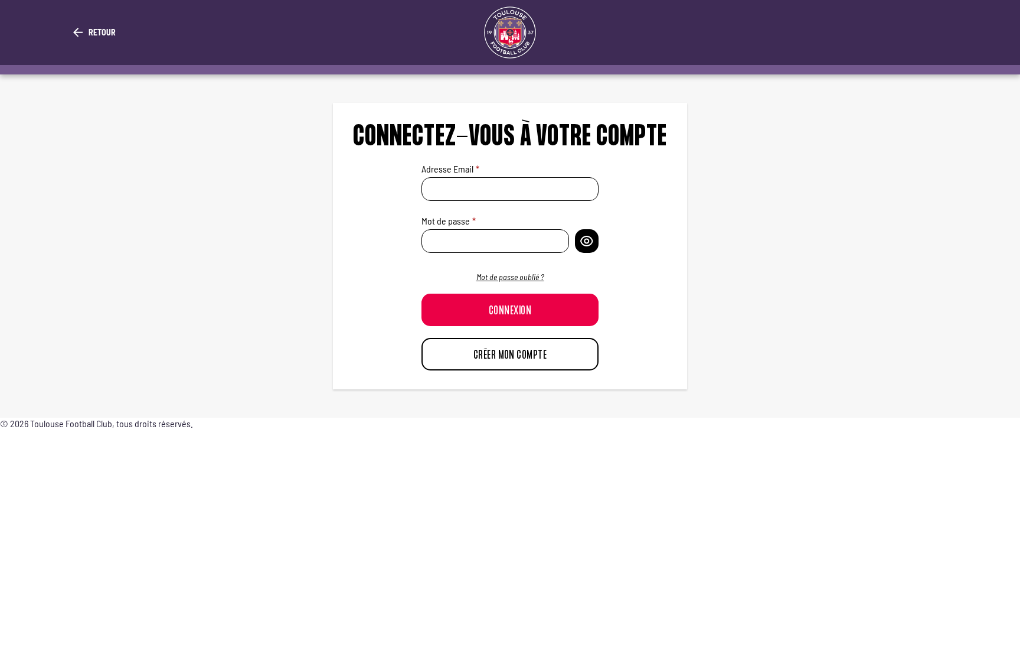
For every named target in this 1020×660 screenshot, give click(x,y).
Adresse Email (447, 168)
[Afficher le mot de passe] (587, 241)
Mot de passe (445, 220)
